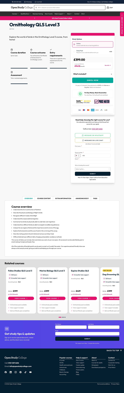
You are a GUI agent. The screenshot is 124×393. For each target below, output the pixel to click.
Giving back (95, 365)
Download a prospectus (99, 367)
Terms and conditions (103, 384)
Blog (77, 372)
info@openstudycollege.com (20, 366)
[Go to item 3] (63, 317)
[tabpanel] (62, 228)
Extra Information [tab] (63, 198)
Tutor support (80, 363)
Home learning (80, 367)
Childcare (62, 370)
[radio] (74, 44)
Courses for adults (97, 363)
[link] (21, 290)
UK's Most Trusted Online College (62, 18)
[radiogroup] (92, 48)
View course (20, 298)
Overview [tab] (29, 198)
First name (78, 146)
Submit (93, 174)
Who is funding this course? (82, 165)
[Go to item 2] (62, 317)
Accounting (62, 374)
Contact (76, 14)
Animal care (63, 367)
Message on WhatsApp (93, 135)
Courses (14, 14)
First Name (58, 324)
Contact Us (111, 360)
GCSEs (61, 363)
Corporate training (113, 363)
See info (107, 65)
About (69, 14)
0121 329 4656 (97, 129)
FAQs (77, 374)
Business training (38, 14)
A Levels (61, 360)
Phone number (79, 152)
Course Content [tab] (44, 198)
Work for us (111, 365)
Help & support (59, 14)
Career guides (80, 365)
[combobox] (93, 169)
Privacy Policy (115, 384)
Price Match (111, 367)
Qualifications (25, 14)
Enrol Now (92, 80)
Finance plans (80, 370)
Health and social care (65, 365)
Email (77, 159)
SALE (83, 14)
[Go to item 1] (60, 317)
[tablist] (62, 198)
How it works (49, 14)
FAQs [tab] (95, 198)
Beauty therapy (64, 372)
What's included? (79, 74)
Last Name (91, 324)
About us (94, 360)
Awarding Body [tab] (82, 198)
